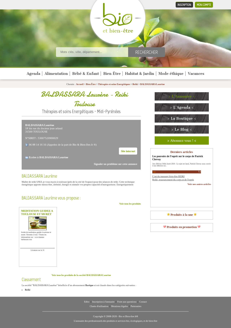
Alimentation (56, 73)
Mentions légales (119, 306)
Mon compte (204, 5)
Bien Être (112, 73)
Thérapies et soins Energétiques (114, 84)
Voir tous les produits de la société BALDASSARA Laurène (81, 275)
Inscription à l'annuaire (103, 302)
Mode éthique (171, 73)
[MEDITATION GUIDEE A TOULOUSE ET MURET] (38, 228)
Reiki (135, 84)
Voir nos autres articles (199, 184)
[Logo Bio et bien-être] (118, 32)
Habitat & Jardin (139, 73)
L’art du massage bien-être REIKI (168, 176)
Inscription (184, 5)
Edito (87, 302)
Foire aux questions (126, 302)
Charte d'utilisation (99, 306)
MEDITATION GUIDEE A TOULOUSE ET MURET (37, 212)
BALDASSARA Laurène (152, 84)
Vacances (196, 73)
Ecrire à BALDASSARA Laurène (48, 157)
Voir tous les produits (130, 204)
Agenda (33, 73)
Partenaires (136, 306)
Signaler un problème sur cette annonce (115, 164)
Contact (143, 302)
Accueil (80, 84)
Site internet (128, 151)
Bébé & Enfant (85, 73)
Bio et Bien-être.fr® (128, 316)
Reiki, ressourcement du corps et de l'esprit (173, 179)
